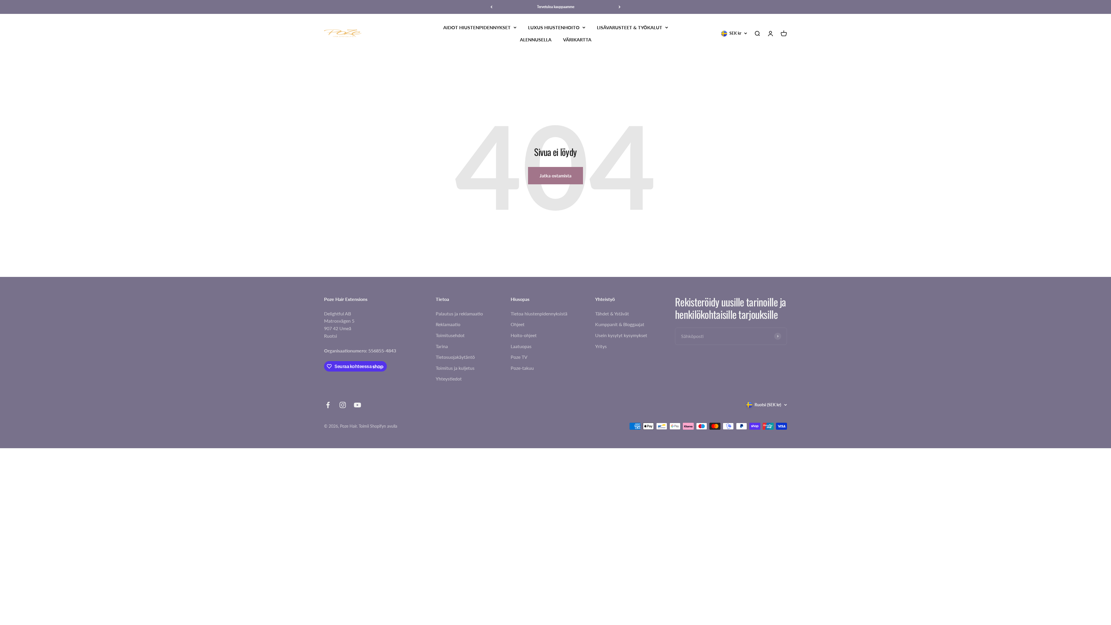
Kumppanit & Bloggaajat (619, 324)
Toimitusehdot (450, 335)
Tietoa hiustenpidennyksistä (539, 313)
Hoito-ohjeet (524, 335)
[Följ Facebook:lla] (328, 405)
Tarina (442, 346)
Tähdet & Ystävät (612, 313)
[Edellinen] (491, 7)
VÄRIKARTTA (577, 39)
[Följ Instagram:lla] (343, 405)
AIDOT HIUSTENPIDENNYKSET (477, 27)
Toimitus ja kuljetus (455, 368)
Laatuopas (521, 346)
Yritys (601, 346)
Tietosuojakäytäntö (455, 357)
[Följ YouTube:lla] (357, 405)
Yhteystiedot (449, 378)
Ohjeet (518, 324)
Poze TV (519, 357)
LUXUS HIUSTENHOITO (554, 27)
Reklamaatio (448, 324)
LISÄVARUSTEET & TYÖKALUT (629, 27)
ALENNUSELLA (535, 39)
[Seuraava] (620, 7)
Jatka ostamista (555, 175)
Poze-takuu (522, 368)
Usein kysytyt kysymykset (621, 335)
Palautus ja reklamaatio (459, 313)
